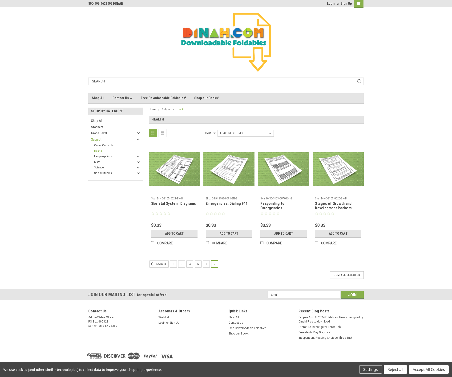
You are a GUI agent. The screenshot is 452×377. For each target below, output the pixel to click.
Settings (370, 369)
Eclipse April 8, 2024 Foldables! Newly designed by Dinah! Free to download (331, 319)
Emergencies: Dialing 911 (227, 203)
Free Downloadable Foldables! (163, 98)
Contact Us (121, 98)
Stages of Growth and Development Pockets (333, 205)
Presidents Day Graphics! (315, 332)
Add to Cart (174, 233)
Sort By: (210, 133)
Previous (160, 264)
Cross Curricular (104, 145)
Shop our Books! (206, 98)
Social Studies (103, 173)
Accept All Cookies (429, 369)
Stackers (97, 127)
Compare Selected (347, 275)
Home (153, 109)
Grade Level (99, 133)
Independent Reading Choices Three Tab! (325, 337)
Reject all (395, 369)
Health (98, 151)
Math (97, 162)
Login (331, 3)
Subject (96, 139)
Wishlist (163, 317)
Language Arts (103, 156)
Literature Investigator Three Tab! (320, 327)
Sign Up (346, 3)
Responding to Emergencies (272, 205)
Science (99, 167)
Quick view (174, 191)
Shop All (98, 98)
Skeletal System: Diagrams (173, 203)
